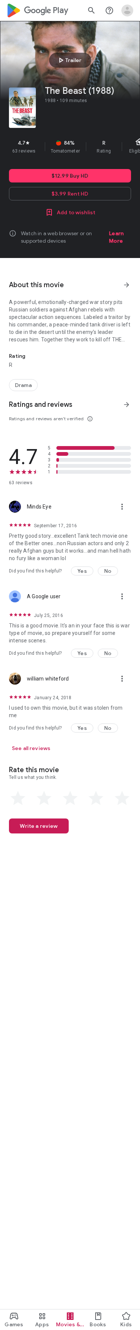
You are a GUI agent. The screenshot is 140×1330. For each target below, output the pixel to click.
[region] (70, 146)
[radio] (18, 798)
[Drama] (23, 385)
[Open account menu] (127, 10)
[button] (82, 570)
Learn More (116, 237)
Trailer (68, 60)
